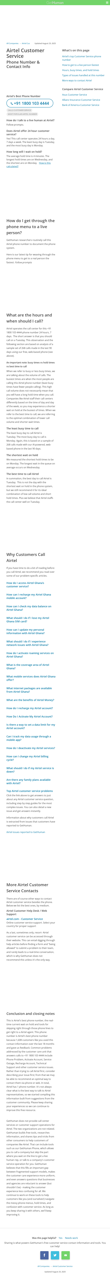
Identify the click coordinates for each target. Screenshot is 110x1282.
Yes (60, 1238)
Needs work (71, 1238)
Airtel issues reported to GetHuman (25, 832)
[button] (107, 2)
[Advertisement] (31, 193)
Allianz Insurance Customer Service (81, 99)
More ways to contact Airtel (77, 80)
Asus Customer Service (74, 94)
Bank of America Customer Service (80, 105)
